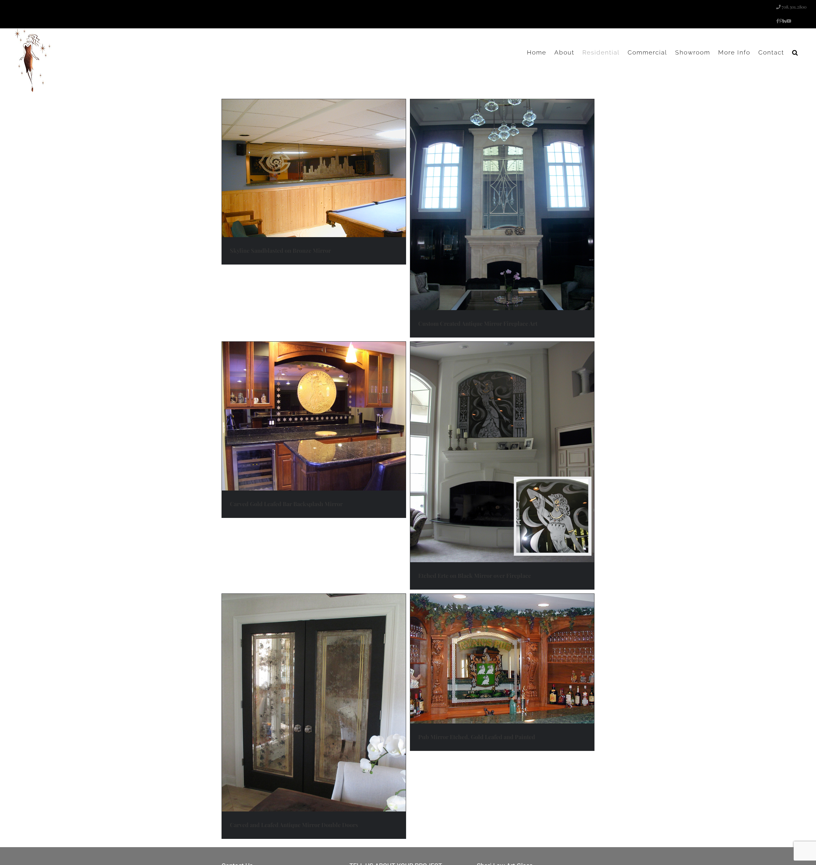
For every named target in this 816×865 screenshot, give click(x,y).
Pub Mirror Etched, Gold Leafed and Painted (476, 737)
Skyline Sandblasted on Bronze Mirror (280, 250)
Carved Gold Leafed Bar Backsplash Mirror (286, 504)
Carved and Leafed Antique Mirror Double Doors (294, 825)
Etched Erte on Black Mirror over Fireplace (474, 575)
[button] (795, 52)
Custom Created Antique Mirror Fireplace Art (477, 323)
